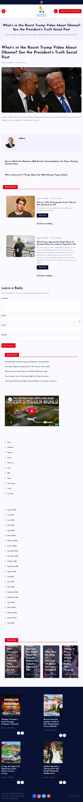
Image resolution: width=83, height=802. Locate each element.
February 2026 (12, 540)
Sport (9, 478)
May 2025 (10, 587)
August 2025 (11, 571)
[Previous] (72, 640)
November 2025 (12, 556)
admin (22, 138)
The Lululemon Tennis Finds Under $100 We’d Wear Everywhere (27, 376)
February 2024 (12, 612)
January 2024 (12, 618)
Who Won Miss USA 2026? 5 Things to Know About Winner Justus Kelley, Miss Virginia (69, 655)
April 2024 (10, 602)
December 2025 (12, 551)
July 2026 (10, 515)
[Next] (76, 640)
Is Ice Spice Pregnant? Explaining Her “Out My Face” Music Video (27, 366)
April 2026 (10, 530)
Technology (11, 483)
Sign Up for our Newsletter (70, 11)
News (9, 468)
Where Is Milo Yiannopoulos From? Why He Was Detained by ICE (12, 658)
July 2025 (10, 576)
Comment (5, 298)
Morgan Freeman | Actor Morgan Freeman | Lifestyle (10, 721)
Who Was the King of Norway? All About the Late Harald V (50, 661)
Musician (10, 462)
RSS (8, 473)
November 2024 (12, 592)
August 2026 (11, 510)
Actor (9, 442)
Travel (9, 488)
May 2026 (10, 525)
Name (4, 315)
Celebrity (10, 447)
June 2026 (10, 520)
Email (4, 325)
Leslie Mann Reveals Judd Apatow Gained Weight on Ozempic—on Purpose (31, 381)
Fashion (10, 452)
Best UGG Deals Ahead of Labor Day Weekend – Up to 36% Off (27, 362)
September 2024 (12, 597)
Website (4, 335)
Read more (42, 215)
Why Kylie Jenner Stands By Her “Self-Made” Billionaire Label (26, 371)
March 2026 (11, 535)
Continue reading (45, 224)
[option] (13, 661)
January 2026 (12, 546)
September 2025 (12, 566)
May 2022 (10, 623)
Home (8, 35)
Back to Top (75, 796)
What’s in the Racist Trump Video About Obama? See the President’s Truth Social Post (44, 35)
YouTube (10, 493)
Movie (9, 457)
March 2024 (11, 607)
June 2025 (10, 582)
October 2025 (12, 561)
